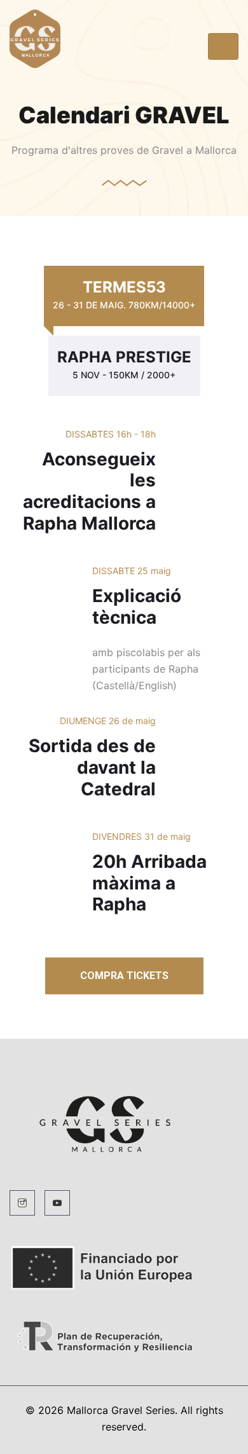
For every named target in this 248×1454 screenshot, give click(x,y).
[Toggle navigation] (223, 46)
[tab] (124, 296)
